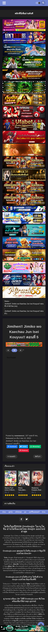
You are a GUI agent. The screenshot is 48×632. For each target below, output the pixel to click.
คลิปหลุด (18, 512)
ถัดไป (20, 350)
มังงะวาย (41, 618)
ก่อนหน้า (8, 350)
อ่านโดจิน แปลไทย (25, 618)
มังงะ (4, 512)
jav (25, 512)
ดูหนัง (11, 512)
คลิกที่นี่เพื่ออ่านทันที (24, 13)
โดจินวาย (35, 618)
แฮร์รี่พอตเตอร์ (34, 512)
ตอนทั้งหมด (14, 350)
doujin (17, 618)
